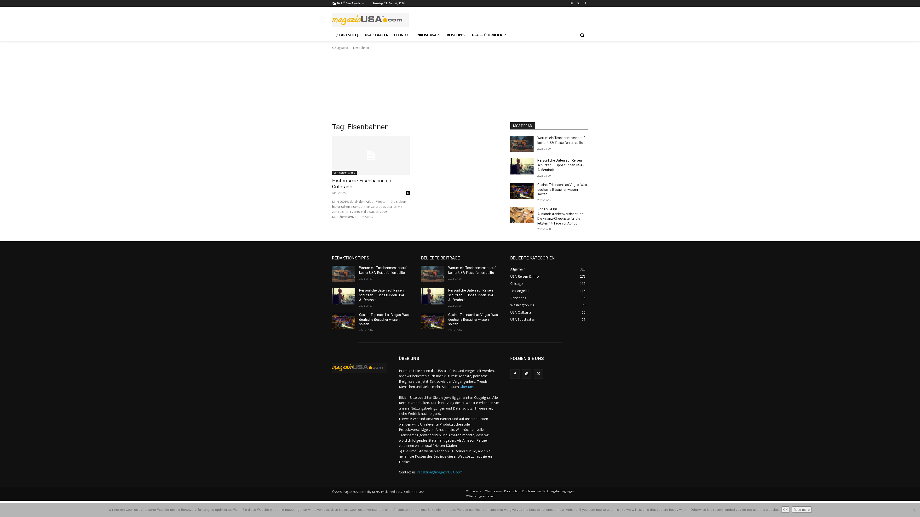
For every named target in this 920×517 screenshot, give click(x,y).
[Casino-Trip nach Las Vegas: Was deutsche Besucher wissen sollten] (522, 191)
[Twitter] (578, 3)
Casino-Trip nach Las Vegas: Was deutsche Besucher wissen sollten (562, 189)
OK (785, 509)
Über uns (467, 386)
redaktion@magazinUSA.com (439, 472)
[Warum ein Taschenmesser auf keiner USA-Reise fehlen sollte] (522, 144)
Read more (802, 509)
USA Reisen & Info (344, 172)
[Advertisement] (460, 86)
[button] (582, 35)
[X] (538, 374)
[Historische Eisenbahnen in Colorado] (371, 155)
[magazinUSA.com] (370, 20)
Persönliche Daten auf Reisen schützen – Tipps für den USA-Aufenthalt (560, 165)
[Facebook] (585, 3)
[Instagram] (572, 3)
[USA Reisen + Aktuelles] (359, 368)
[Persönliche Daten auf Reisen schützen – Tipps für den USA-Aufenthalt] (522, 166)
